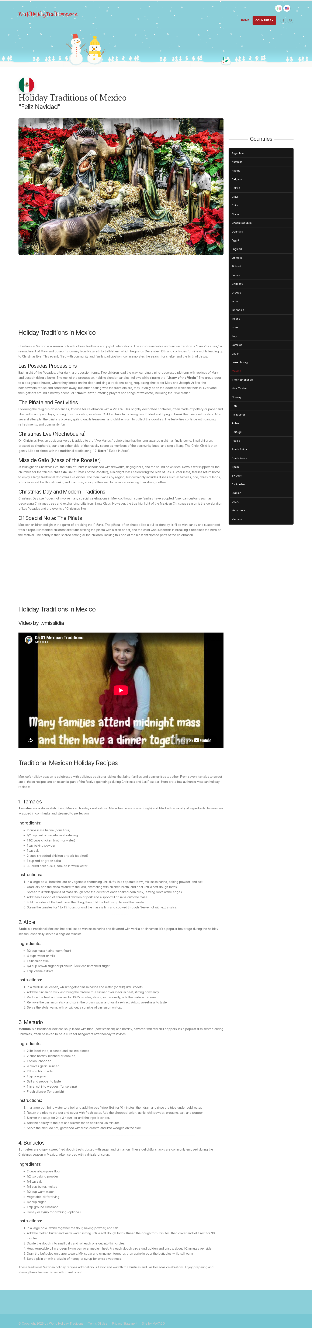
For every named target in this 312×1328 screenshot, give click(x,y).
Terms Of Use (97, 1323)
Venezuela (238, 510)
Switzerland (239, 484)
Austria (236, 170)
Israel (235, 327)
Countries (263, 20)
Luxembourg (240, 362)
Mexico (236, 371)
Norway (236, 397)
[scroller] (304, 1323)
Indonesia (238, 310)
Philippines (239, 414)
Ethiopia (237, 257)
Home (245, 20)
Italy (234, 336)
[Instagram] (290, 20)
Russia (236, 440)
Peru (235, 405)
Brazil (235, 196)
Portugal (237, 432)
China (235, 214)
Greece (236, 292)
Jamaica (237, 344)
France (236, 275)
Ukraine (236, 493)
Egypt (235, 240)
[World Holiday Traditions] (48, 14)
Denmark (237, 231)
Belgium (237, 179)
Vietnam (237, 519)
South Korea (239, 458)
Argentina (238, 153)
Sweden (237, 475)
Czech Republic (242, 222)
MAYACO (159, 1323)
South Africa (239, 449)
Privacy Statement (124, 1323)
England (237, 249)
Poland (236, 423)
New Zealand (240, 388)
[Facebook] (283, 20)
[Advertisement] (120, 295)
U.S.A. (235, 501)
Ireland (236, 318)
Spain (235, 466)
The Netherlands (242, 379)
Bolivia (236, 188)
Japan (235, 353)
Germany (237, 283)
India (235, 301)
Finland (236, 266)
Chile (235, 205)
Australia (237, 161)
